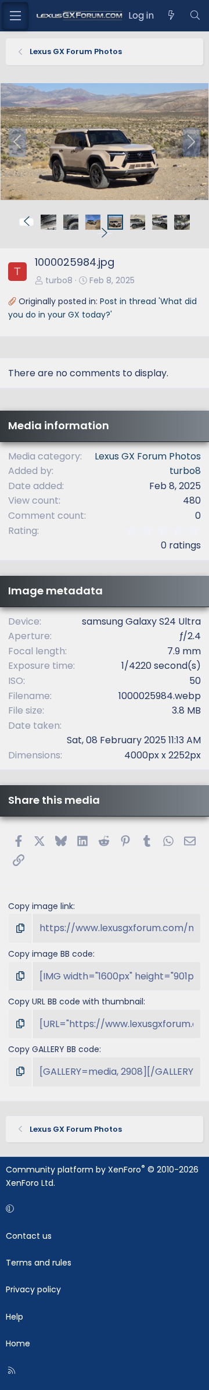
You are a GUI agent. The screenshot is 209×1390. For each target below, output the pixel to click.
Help (14, 1317)
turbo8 (59, 280)
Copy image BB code (50, 954)
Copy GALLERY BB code (53, 1049)
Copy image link (40, 906)
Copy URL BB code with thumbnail (75, 1001)
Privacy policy (33, 1289)
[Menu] (15, 15)
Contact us (29, 1236)
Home (18, 1343)
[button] (26, 222)
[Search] (195, 15)
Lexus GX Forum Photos (148, 456)
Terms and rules (38, 1262)
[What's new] (171, 15)
